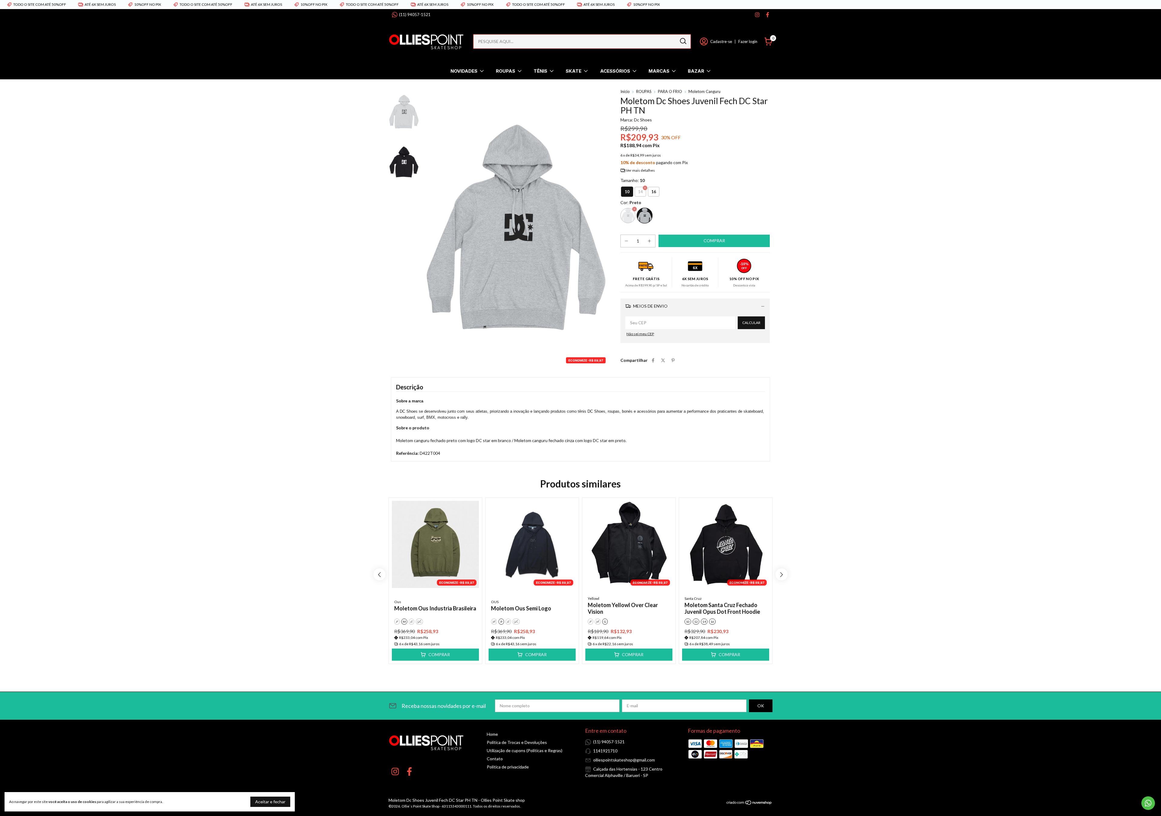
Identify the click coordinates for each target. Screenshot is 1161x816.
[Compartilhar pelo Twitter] (663, 360)
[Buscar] (683, 41)
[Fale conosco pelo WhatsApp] (1148, 803)
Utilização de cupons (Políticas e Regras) (524, 750)
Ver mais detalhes (640, 170)
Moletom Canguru (704, 91)
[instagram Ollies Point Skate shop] (757, 15)
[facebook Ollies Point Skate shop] (767, 15)
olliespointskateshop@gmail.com (624, 759)
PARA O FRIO (670, 91)
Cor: (630, 202)
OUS (495, 602)
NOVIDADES (463, 71)
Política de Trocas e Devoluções (517, 742)
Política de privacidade (508, 766)
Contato (495, 758)
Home (492, 734)
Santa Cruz (693, 598)
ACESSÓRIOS (615, 71)
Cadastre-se (721, 41)
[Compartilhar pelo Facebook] (653, 360)
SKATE (573, 71)
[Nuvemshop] (749, 803)
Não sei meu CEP (640, 334)
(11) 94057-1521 (415, 14)
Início (625, 91)
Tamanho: (632, 180)
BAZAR (696, 71)
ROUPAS (505, 71)
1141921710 (605, 750)
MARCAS (659, 71)
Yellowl (593, 598)
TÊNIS (540, 71)
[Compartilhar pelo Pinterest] (673, 360)
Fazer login (747, 41)
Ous (397, 602)
